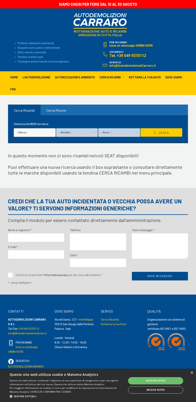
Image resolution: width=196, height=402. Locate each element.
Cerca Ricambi (110, 319)
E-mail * (13, 247)
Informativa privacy (56, 275)
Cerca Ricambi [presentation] (24, 110)
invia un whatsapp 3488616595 (131, 45)
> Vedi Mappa (85, 319)
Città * (74, 255)
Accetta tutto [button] (155, 380)
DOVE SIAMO (173, 77)
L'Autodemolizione (36, 77)
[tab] (24, 110)
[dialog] (98, 385)
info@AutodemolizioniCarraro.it (132, 65)
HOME (14, 77)
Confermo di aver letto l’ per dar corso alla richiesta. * (59, 275)
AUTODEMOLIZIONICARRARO (26, 366)
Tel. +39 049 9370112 (127, 55)
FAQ (13, 89)
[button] (66, 396)
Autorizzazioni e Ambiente (75, 77)
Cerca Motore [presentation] (56, 110)
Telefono (75, 230)
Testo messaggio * (143, 230)
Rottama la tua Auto (114, 324)
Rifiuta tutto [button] (156, 389)
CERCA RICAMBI (110, 77)
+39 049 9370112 (28, 328)
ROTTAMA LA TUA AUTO (145, 77)
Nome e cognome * (19, 230)
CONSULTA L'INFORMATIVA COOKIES (50, 391)
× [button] (191, 372)
